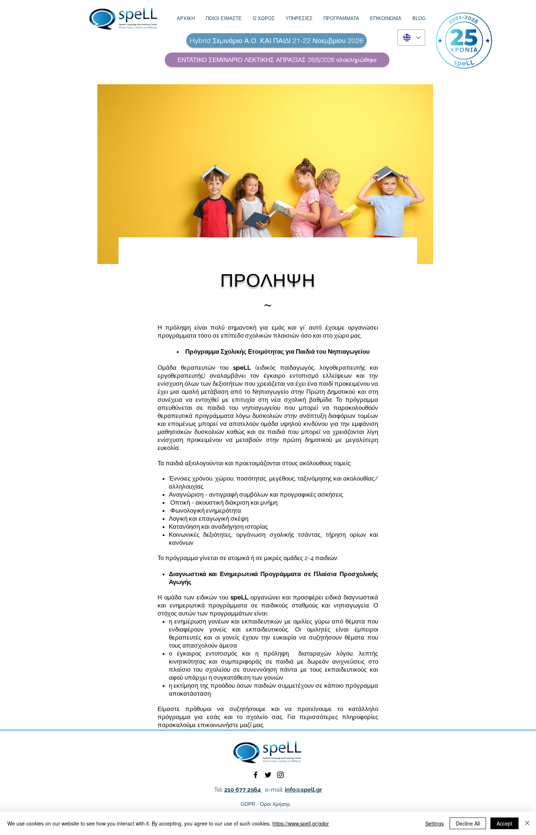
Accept (504, 823)
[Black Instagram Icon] (280, 774)
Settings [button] (434, 823)
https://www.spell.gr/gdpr (300, 823)
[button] (223, 18)
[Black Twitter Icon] (268, 774)
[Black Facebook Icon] (255, 774)
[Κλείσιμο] (527, 823)
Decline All (468, 823)
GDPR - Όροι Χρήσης (265, 804)
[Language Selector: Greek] (411, 38)
